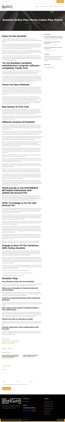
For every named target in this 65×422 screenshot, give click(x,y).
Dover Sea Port (46, 412)
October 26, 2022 (48, 50)
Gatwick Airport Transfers (49, 67)
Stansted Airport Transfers (48, 405)
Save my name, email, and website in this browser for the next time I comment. (15, 384)
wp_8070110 (27, 23)
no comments (37, 23)
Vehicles (46, 6)
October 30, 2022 (25, 357)
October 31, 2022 (4, 358)
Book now (61, 1)
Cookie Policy (19, 420)
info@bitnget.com (6, 1)
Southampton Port (47, 414)
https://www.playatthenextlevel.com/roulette (10, 73)
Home (37, 6)
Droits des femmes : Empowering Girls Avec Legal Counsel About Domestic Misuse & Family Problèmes (10, 356)
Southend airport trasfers (48, 408)
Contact (56, 6)
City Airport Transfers (47, 410)
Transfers (51, 6)
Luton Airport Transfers (48, 403)
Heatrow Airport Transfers (48, 407)
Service (41, 6)
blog (32, 23)
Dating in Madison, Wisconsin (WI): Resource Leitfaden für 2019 (30, 356)
